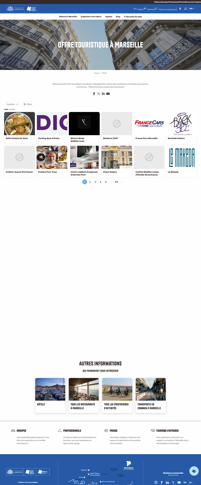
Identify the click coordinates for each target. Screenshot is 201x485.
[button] (185, 9)
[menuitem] (22, 8)
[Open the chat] (194, 471)
